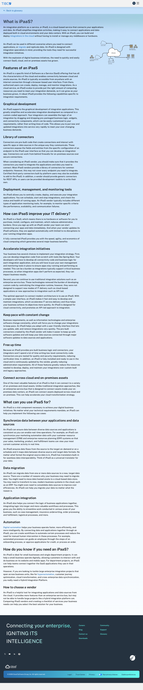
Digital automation (12, 527)
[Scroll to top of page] (137, 683)
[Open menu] (137, 3)
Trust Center (80, 674)
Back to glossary (13, 10)
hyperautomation (46, 574)
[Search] (134, 2)
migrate (22, 47)
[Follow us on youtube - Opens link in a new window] (9, 654)
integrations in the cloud (22, 36)
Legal (70, 674)
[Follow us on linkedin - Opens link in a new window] (14, 654)
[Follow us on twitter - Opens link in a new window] (5, 654)
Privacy (92, 674)
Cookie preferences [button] (129, 674)
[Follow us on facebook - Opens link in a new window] (19, 654)
